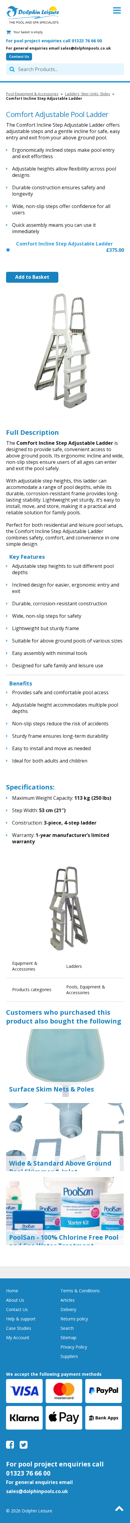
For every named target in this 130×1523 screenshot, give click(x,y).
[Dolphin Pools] (32, 15)
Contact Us (19, 56)
